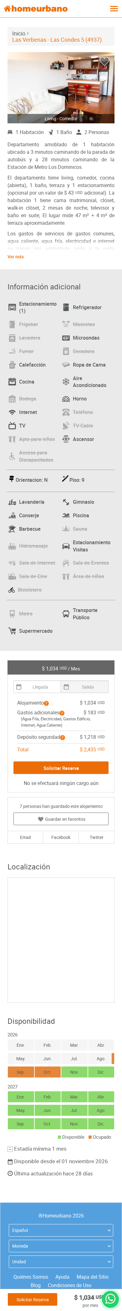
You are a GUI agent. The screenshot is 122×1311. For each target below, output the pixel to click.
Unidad (19, 1262)
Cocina (26, 381)
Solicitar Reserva (33, 1300)
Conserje (29, 515)
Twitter (97, 837)
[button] (46, 703)
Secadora (83, 351)
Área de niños (88, 576)
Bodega (27, 398)
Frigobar (28, 324)
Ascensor (83, 439)
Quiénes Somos (30, 1276)
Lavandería (31, 501)
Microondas (86, 337)
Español (20, 1230)
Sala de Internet (37, 562)
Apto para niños (37, 439)
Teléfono (83, 412)
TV (22, 425)
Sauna (80, 528)
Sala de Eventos (91, 562)
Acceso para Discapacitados (36, 456)
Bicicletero (30, 589)
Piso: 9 (76, 479)
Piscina (81, 515)
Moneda (20, 1246)
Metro (26, 613)
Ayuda (62, 1276)
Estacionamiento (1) (38, 307)
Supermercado (36, 630)
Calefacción (32, 364)
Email (25, 837)
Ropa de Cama (89, 364)
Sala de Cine (33, 576)
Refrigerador (87, 307)
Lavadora (29, 337)
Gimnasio (83, 501)
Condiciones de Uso (69, 1285)
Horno (80, 398)
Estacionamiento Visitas (91, 546)
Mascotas (84, 324)
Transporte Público (85, 614)
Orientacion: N (32, 479)
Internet (28, 412)
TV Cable (83, 425)
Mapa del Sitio (93, 1276)
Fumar (26, 351)
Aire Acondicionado (89, 382)
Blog (36, 1285)
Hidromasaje (33, 545)
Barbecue (30, 528)
